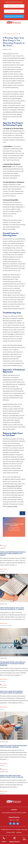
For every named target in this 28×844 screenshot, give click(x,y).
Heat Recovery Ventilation (6, 625)
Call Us (4, 842)
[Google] (17, 823)
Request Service (14, 842)
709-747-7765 (14, 820)
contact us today (12, 506)
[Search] (22, 513)
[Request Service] (14, 838)
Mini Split (2, 571)
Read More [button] (3, 569)
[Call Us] (4, 838)
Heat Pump (15, 33)
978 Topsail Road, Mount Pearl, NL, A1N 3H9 (14, 812)
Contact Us (14, 529)
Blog (9, 33)
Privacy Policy (10, 832)
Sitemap (19, 832)
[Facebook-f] (10, 823)
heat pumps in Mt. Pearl (14, 486)
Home (4, 33)
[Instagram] (14, 823)
